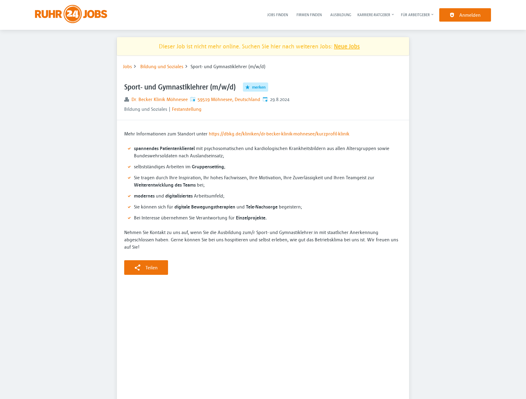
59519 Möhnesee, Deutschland (229, 99)
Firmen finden (309, 14)
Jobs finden (277, 14)
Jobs (127, 66)
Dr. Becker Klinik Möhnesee (160, 99)
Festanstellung (187, 109)
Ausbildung (340, 14)
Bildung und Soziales (161, 66)
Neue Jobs (347, 46)
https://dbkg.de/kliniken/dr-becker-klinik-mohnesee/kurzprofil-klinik (279, 134)
